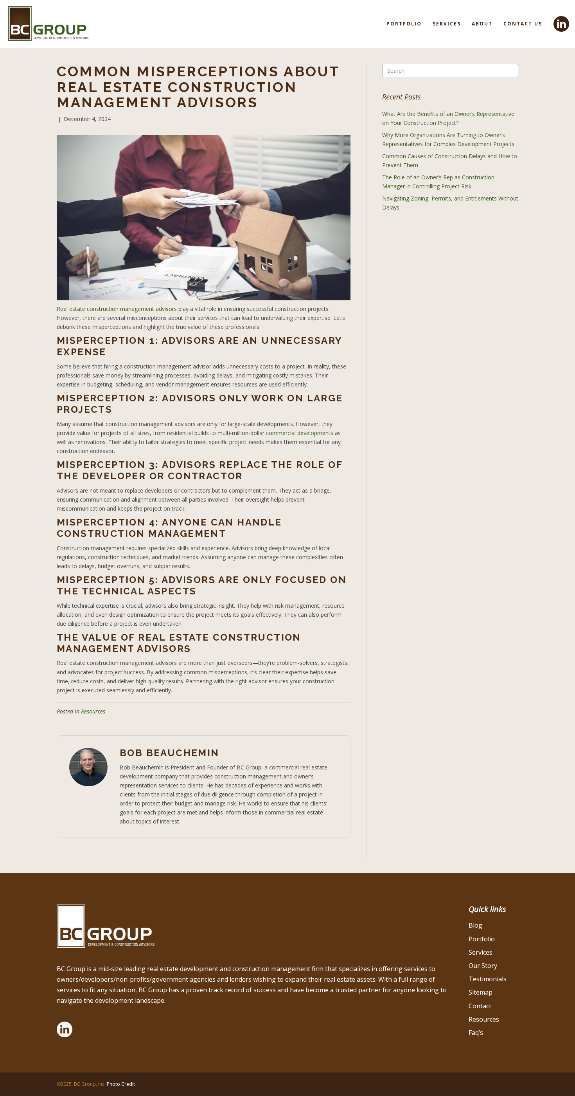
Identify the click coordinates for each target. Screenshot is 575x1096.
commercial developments (299, 433)
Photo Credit (121, 1084)
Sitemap (480, 992)
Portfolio (404, 23)
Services (447, 23)
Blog (475, 925)
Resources (93, 711)
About (482, 23)
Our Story (483, 965)
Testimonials (488, 979)
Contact (480, 1006)
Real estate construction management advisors (117, 308)
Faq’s (476, 1032)
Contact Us (522, 23)
